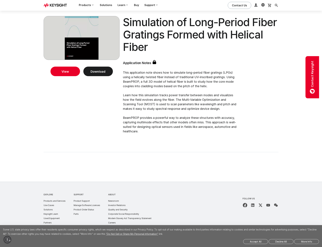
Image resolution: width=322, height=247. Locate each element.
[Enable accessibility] (7, 240)
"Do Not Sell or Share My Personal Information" (132, 233)
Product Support (82, 201)
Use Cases (49, 205)
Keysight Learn (51, 214)
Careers (112, 222)
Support (79, 194)
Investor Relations (117, 205)
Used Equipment (52, 218)
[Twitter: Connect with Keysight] (260, 205)
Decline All (281, 241)
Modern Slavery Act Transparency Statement (129, 218)
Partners (48, 222)
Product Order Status (84, 209)
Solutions (106, 5)
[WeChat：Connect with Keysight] (275, 205)
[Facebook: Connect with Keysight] (245, 205)
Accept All (255, 241)
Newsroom (113, 201)
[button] (256, 5)
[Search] (276, 5)
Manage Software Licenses (87, 205)
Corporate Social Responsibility (123, 214)
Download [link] (98, 71)
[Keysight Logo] (56, 5)
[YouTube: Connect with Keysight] (268, 205)
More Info (306, 241)
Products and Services (55, 201)
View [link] (65, 71)
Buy (136, 5)
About (112, 194)
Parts (76, 214)
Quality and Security (118, 209)
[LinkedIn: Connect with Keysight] (252, 205)
